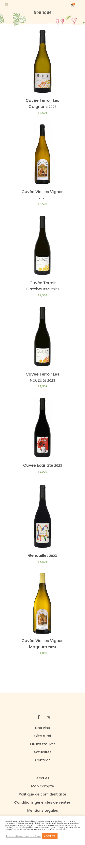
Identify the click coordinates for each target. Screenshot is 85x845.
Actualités (42, 752)
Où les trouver (42, 744)
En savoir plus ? (61, 829)
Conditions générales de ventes (42, 802)
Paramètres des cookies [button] (23, 836)
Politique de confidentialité (42, 794)
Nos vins (42, 728)
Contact (42, 760)
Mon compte (42, 786)
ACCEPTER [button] (49, 836)
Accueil (42, 778)
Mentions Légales (42, 810)
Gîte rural (42, 736)
